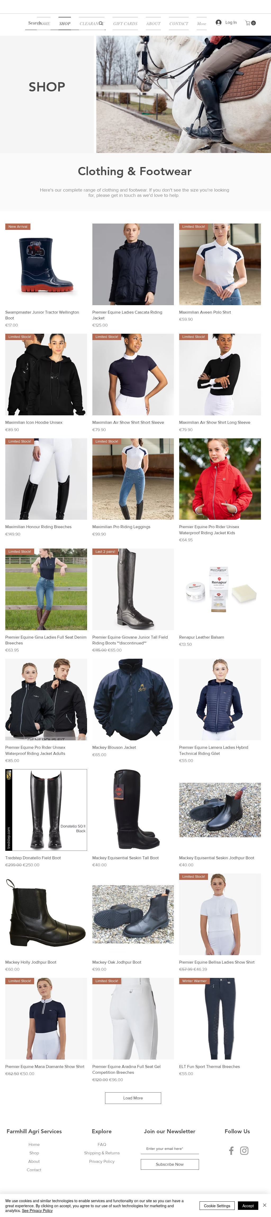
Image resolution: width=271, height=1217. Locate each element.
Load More (133, 1098)
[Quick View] (133, 264)
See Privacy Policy (37, 1210)
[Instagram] (244, 1150)
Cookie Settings (217, 1205)
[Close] (264, 1205)
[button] (251, 23)
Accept (248, 1205)
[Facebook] (231, 1150)
